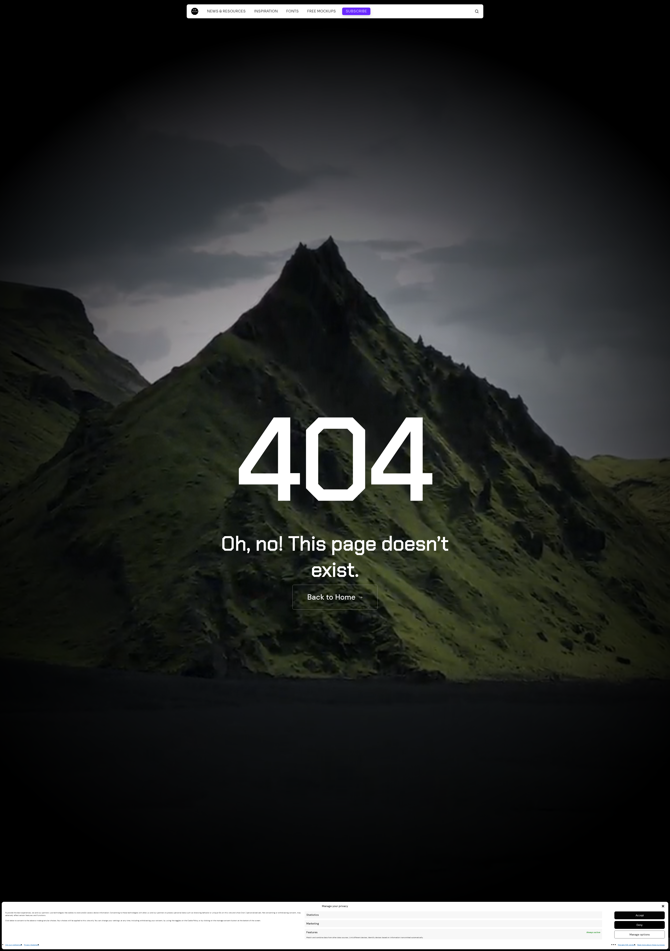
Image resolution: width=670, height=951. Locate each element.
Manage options (640, 934)
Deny (639, 924)
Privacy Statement (31, 945)
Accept (640, 915)
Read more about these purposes (651, 945)
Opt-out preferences (13, 945)
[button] (663, 906)
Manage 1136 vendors (626, 945)
